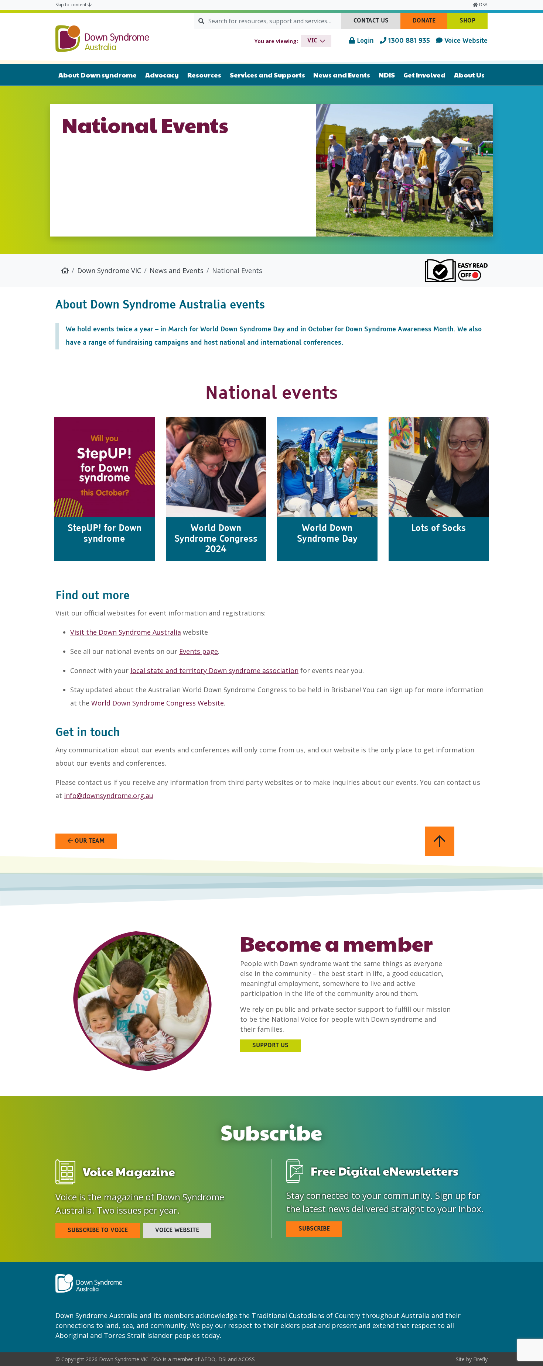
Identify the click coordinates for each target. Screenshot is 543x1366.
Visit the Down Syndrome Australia (125, 632)
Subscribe (314, 1229)
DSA (483, 4)
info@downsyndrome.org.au (108, 795)
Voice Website (465, 41)
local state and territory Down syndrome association (214, 670)
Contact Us (377, 23)
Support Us (270, 1046)
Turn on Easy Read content (456, 271)
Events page (198, 651)
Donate (430, 23)
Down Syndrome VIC (109, 270)
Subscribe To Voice (98, 1231)
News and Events (177, 270)
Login (364, 41)
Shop (474, 23)
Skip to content (71, 4)
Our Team (89, 841)
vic (312, 41)
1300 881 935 (408, 41)
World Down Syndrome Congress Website (157, 702)
